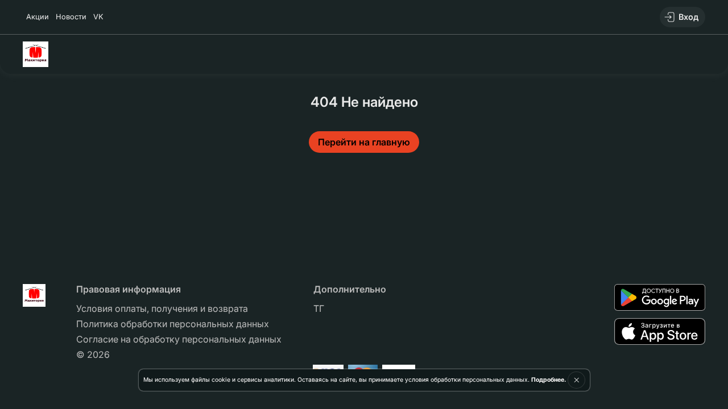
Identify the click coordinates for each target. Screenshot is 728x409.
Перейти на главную (364, 142)
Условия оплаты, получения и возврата (162, 308)
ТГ (318, 308)
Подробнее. (548, 379)
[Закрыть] (576, 380)
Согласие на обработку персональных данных (179, 339)
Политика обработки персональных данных (172, 323)
